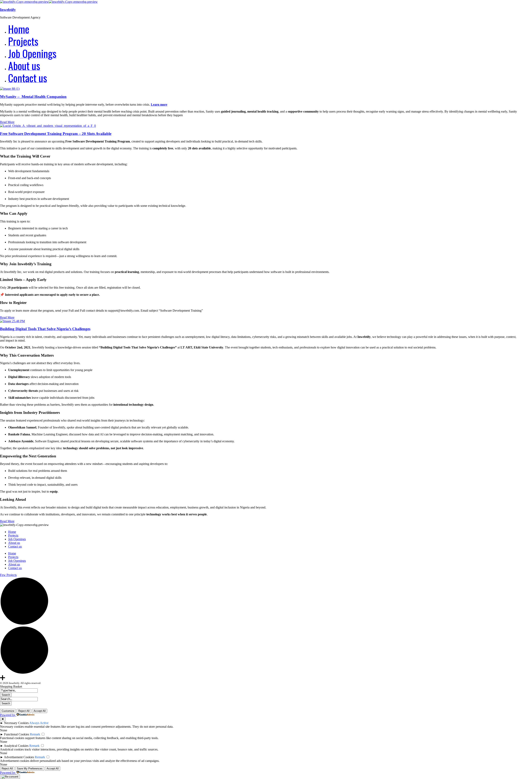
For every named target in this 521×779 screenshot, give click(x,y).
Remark (35, 734)
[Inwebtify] (24, 1)
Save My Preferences (30, 768)
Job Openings (17, 539)
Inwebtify (8, 10)
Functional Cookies (16, 734)
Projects (13, 535)
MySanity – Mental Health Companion (33, 96)
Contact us (15, 546)
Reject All (24, 710)
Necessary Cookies (16, 723)
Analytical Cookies (16, 745)
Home (12, 532)
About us (14, 543)
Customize (8, 710)
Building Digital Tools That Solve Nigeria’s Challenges (45, 329)
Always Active (38, 723)
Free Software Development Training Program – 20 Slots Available (55, 133)
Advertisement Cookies (19, 757)
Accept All (40, 710)
